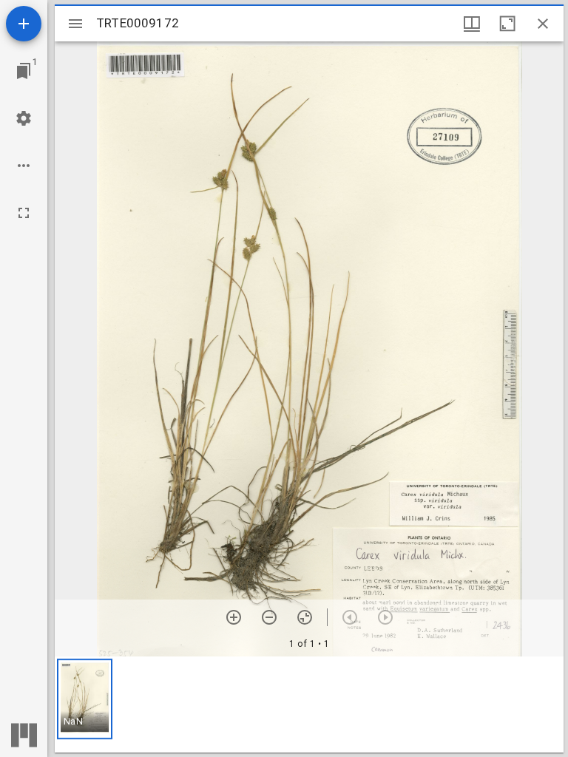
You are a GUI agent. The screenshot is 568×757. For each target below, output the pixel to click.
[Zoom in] (233, 617)
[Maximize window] (507, 23)
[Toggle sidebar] (75, 23)
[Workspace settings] (23, 118)
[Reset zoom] (304, 617)
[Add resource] (23, 23)
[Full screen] (23, 213)
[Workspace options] (23, 165)
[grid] (309, 704)
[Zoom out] (269, 617)
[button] (85, 699)
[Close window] (543, 23)
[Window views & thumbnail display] (472, 23)
